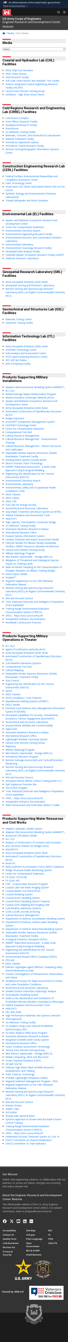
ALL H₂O (10, 390)
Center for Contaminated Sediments (24, 227)
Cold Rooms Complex (17, 118)
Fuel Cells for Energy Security (20, 504)
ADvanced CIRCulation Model (21, 835)
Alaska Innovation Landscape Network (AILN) (29, 397)
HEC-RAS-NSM (13, 1012)
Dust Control (12, 680)
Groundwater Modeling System (22, 994)
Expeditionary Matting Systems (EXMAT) (26, 701)
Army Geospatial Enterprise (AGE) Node (26, 281)
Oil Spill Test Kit (13, 1063)
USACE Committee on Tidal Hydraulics (25, 1143)
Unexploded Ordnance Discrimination (25, 619)
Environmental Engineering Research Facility (28, 234)
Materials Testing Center (18, 319)
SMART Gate (12, 1108)
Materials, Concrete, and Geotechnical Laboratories (33, 135)
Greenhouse (11, 128)
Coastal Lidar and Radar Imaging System (27, 887)
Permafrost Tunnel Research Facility (24, 145)
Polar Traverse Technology (19, 1074)
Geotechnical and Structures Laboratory (26, 508)
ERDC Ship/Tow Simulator (19, 70)
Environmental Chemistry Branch (22, 230)
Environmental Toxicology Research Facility (28, 247)
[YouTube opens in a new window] (18, 1221)
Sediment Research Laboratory (22, 258)
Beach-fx (10, 863)
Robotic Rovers (13, 1105)
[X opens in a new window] (12, 1221)
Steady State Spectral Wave (20, 1115)
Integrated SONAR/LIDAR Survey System (27, 1039)
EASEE (8, 690)
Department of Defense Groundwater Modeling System (35, 918)
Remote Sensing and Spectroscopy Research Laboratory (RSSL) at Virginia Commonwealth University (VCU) (35, 292)
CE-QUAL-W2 (12, 880)
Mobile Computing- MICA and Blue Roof (26, 1057)
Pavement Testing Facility (19, 322)
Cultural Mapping (14, 670)
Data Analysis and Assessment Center (25, 353)
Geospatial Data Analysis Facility (22, 251)
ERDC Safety (12, 497)
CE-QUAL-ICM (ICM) (16, 877)
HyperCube (11, 728)
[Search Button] (57, 12)
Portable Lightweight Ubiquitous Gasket (26, 1077)
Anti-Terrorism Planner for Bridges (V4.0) (27, 845)
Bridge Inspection (14, 418)
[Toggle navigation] (63, 12)
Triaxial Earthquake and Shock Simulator (26, 200)
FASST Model (12, 704)
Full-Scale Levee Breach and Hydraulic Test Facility (32, 80)
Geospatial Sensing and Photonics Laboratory (29, 285)
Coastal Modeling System (19, 894)
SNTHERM (11, 1112)
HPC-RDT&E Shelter (16, 360)
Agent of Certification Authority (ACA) (25, 649)
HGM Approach (13, 1019)
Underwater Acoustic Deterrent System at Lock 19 (32, 1136)
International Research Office (21, 532)
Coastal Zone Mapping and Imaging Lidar (27, 904)
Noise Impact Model (16, 574)
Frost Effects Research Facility (21, 121)
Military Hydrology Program (20, 553)
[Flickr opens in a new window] (31, 1221)
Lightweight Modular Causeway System (26, 739)
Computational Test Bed (18, 432)
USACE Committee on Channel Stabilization (28, 1140)
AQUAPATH (11, 849)
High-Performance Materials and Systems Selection (32, 1015)
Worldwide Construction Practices (23, 622)
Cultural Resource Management (22, 435)
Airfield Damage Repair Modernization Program (30, 394)
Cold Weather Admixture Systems (23, 663)
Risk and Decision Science (19, 598)
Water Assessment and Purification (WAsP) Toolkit (32, 805)
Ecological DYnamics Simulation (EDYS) (26, 939)
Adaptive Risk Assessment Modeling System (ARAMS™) (34, 387)
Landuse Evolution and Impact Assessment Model (32, 539)
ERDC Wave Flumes (16, 73)
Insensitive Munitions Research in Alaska (27, 529)
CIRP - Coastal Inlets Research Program (26, 884)
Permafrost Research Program (21, 756)
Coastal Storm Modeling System (22, 897)
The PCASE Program (16, 787)
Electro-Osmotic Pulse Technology (23, 463)
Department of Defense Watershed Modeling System (34, 929)
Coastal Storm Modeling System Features (27, 901)
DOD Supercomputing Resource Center (26, 356)
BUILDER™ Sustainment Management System (30, 421)
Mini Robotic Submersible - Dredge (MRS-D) (28, 556)
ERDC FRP (11, 501)
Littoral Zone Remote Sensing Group (25, 91)
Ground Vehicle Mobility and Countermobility (29, 725)
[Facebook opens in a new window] (5, 1221)
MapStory (10, 746)
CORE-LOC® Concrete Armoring (22, 911)
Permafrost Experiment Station (22, 142)
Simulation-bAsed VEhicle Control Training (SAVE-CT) (33, 780)
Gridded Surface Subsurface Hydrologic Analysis (30, 991)
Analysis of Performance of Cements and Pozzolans (33, 842)
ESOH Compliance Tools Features (23, 697)
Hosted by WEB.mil (13, 1291)
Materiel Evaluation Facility (19, 138)
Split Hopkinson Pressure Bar (20, 784)
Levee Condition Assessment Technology (27, 1046)
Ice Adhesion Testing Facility (20, 131)
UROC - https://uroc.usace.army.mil (24, 615)
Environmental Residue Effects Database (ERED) (31, 956)
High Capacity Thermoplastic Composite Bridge (30, 522)
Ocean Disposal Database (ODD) (23, 1060)
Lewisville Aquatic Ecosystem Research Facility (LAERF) (34, 254)
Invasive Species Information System (25, 536)
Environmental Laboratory (19, 244)
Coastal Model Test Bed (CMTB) (22, 890)
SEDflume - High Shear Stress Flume (24, 94)
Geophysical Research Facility (21, 125)
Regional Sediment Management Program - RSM (31, 1081)
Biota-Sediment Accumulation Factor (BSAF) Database (34, 866)
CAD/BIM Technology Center (20, 349)
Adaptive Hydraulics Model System (23, 828)
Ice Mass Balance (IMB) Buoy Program (26, 1032)
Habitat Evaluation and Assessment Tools (27, 515)
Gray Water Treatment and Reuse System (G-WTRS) (33, 511)
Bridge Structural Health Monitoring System (28, 870)
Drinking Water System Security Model (25, 459)
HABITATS (11, 518)
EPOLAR (9, 960)
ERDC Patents (12, 494)
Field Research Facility (17, 77)
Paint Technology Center (18, 183)
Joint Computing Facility (18, 363)
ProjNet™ (10, 577)
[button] (15, 6)
